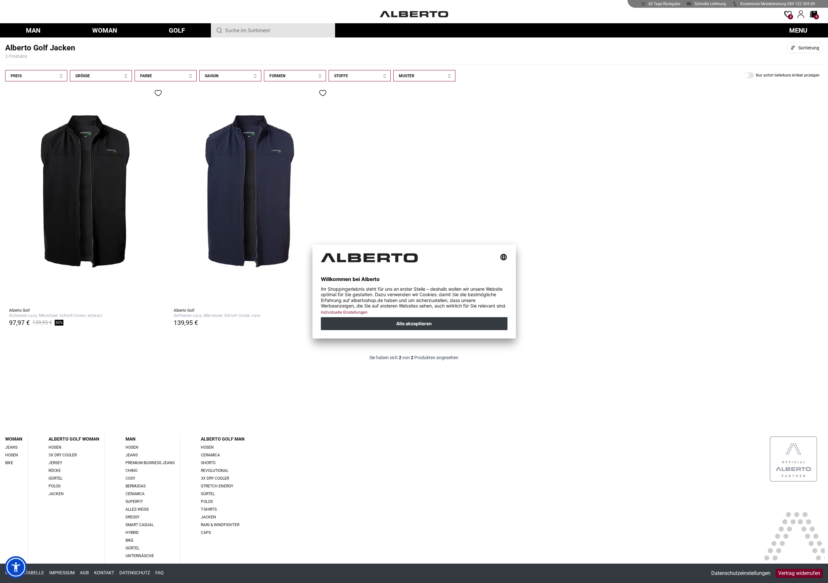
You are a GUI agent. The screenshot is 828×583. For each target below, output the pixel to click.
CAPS (206, 532)
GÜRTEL (55, 478)
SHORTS (208, 463)
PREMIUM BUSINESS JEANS (150, 463)
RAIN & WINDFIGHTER (220, 525)
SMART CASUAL (139, 525)
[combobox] (277, 30)
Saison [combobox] (211, 76)
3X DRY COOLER (63, 455)
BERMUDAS (135, 486)
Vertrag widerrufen (799, 573)
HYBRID (132, 532)
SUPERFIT (134, 501)
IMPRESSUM (62, 572)
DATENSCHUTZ (134, 572)
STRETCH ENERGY (217, 486)
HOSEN (11, 455)
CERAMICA (135, 494)
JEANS (11, 447)
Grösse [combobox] (82, 76)
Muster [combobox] (406, 76)
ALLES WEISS (137, 509)
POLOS (54, 486)
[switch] (749, 75)
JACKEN (56, 494)
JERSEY (55, 463)
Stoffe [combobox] (341, 76)
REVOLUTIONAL (214, 470)
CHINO (131, 470)
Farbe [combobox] (146, 76)
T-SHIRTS (209, 509)
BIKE (9, 463)
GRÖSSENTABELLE (24, 572)
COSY (130, 478)
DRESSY (132, 517)
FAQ (159, 572)
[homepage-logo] (414, 14)
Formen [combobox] (277, 76)
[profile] (801, 14)
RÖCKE (55, 470)
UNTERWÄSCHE (139, 556)
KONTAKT (104, 572)
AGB (84, 572)
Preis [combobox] (16, 76)
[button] (781, 75)
